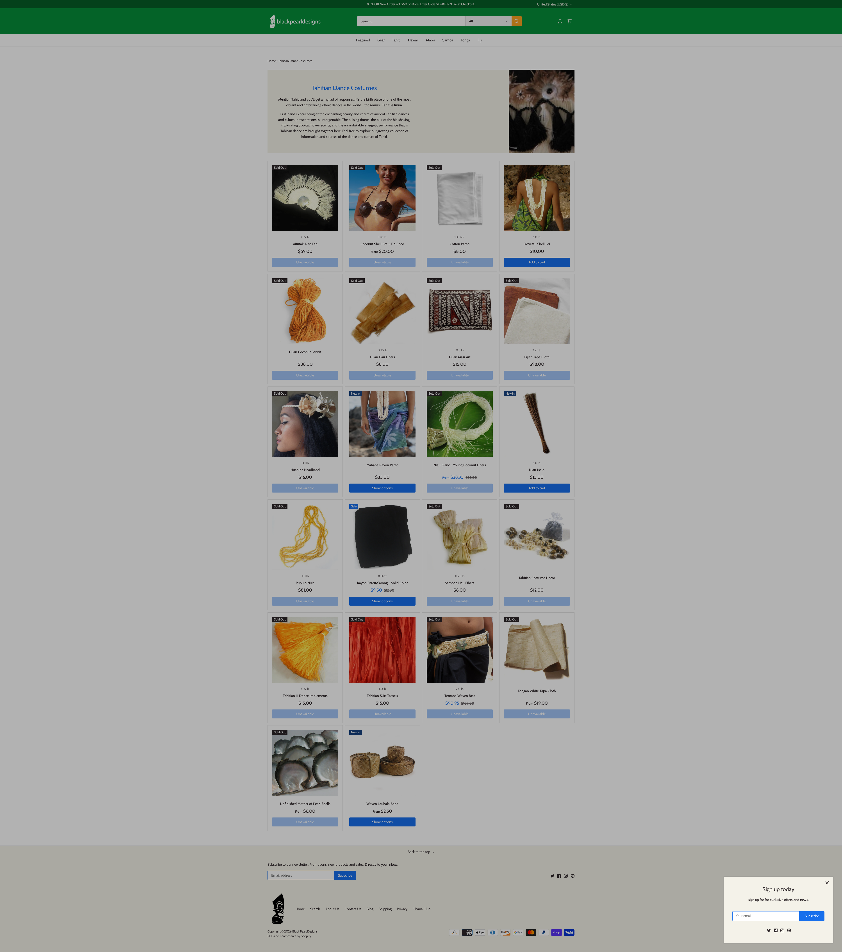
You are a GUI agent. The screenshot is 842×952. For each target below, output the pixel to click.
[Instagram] (782, 930)
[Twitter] (769, 930)
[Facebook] (776, 930)
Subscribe (812, 916)
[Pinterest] (789, 930)
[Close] (827, 883)
